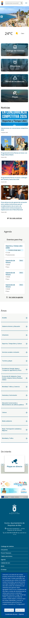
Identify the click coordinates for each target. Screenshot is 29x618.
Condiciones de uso (11, 614)
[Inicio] (2, 3)
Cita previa (15, 66)
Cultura (4, 412)
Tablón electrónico (6, 556)
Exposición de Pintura (10, 261)
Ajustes (21, 614)
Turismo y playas (7, 361)
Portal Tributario (6, 553)
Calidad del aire (5, 563)
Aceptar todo (20, 610)
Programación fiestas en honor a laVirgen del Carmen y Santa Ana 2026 (14, 178)
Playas (15, 97)
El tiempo (3, 569)
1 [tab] (13, 25)
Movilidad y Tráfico (7, 438)
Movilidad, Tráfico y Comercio (11, 386)
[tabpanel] (14, 18)
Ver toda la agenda (16, 297)
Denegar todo (9, 610)
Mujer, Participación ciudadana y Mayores (11, 429)
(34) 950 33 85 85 (12, 533)
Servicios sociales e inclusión (10, 352)
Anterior (1, 16)
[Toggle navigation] (26, 3)
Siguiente (27, 16)
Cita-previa (4, 550)
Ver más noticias (15, 218)
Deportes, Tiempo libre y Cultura (12, 343)
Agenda (3, 559)
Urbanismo (5, 335)
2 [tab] (15, 25)
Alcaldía (4, 318)
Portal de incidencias (15, 81)
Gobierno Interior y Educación (11, 326)
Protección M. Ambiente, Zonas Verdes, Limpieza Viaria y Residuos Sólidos (12, 378)
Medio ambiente (7, 421)
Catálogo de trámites (15, 50)
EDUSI (2, 566)
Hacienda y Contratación (9, 395)
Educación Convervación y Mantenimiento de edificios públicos (13, 404)
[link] (14, 49)
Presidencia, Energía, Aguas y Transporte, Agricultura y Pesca (11, 369)
